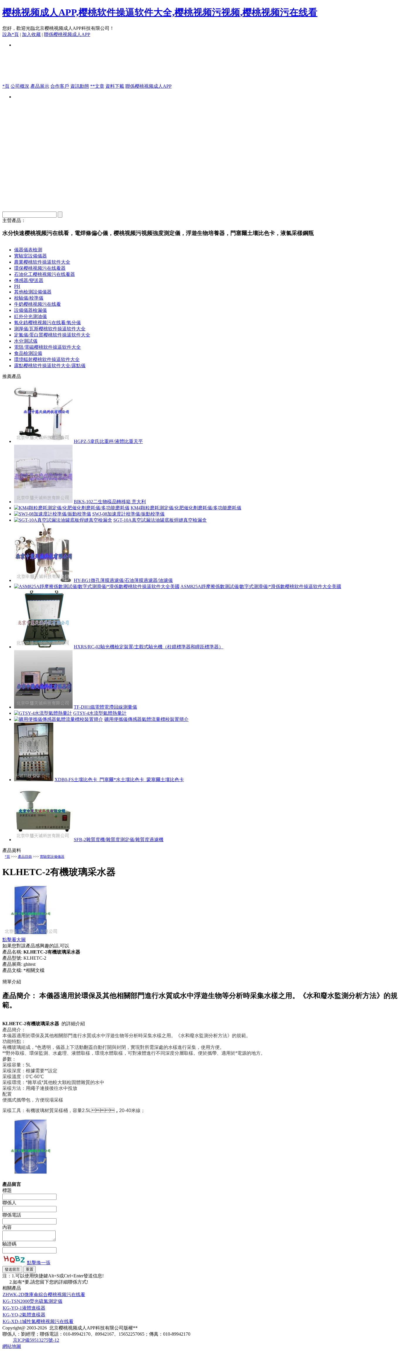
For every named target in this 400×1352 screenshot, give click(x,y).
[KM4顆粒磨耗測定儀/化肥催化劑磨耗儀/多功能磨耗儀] (71, 507)
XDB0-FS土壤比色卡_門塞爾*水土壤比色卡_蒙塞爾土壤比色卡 (119, 779)
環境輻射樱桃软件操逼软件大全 (47, 359)
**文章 (97, 86)
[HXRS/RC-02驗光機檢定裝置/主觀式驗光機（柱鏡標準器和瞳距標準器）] (43, 646)
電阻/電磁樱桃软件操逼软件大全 (47, 347)
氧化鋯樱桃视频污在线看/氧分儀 (47, 322)
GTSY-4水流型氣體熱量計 (100, 713)
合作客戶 (59, 86)
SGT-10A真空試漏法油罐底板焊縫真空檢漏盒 (160, 520)
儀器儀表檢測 (28, 249)
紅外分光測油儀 (30, 316)
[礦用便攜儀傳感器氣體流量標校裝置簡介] (58, 719)
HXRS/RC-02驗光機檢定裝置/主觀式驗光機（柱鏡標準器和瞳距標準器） (148, 646)
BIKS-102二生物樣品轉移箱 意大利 (110, 501)
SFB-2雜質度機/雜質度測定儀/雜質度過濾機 (118, 839)
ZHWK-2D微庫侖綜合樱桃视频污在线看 (44, 1294)
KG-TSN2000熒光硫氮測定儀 (32, 1301)
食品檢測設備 (28, 353)
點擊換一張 (38, 1262)
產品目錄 (25, 857)
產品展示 (39, 86)
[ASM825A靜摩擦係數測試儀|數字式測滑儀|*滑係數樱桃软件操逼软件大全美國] (97, 586)
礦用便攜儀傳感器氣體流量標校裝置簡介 (146, 719)
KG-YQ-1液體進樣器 (24, 1307)
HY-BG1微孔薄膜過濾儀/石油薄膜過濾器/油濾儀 (123, 580)
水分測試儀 (25, 341)
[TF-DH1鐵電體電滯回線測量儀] (43, 707)
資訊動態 (79, 86)
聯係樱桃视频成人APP (67, 34)
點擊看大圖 (14, 939)
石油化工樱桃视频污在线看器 (44, 274)
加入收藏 (31, 34)
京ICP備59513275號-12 (36, 1340)
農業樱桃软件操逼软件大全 (42, 262)
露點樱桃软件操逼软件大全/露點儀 (50, 365)
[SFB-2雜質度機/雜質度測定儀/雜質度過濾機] (43, 839)
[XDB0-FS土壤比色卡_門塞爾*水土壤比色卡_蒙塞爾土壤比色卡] (33, 779)
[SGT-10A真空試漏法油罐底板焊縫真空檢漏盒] (63, 520)
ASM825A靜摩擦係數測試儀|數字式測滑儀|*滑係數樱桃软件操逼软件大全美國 (260, 586)
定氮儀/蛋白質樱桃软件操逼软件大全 (52, 334)
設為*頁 (10, 34)
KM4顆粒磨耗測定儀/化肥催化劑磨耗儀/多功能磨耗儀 (186, 507)
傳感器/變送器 (28, 280)
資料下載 (114, 86)
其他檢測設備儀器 (33, 291)
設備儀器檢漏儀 (30, 310)
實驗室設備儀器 (30, 255)
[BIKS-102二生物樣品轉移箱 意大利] (43, 501)
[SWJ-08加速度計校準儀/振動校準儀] (52, 513)
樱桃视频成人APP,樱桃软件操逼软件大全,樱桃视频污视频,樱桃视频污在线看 (159, 12)
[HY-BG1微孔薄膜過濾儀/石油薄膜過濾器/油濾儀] (43, 580)
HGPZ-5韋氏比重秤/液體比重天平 (108, 441)
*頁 (5, 86)
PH (17, 286)
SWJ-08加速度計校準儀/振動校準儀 (128, 513)
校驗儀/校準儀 (28, 298)
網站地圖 (11, 1346)
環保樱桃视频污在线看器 (40, 268)
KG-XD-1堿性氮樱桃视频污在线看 (38, 1321)
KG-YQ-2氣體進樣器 (24, 1314)
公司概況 (20, 86)
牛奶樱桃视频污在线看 (37, 304)
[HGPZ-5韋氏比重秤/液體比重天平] (43, 441)
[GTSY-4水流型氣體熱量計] (43, 713)
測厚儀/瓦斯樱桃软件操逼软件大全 (50, 328)
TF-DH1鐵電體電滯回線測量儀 (105, 707)
